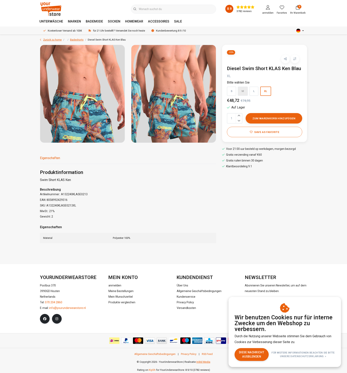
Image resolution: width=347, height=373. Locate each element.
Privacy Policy (188, 354)
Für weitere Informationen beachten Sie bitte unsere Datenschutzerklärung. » (303, 354)
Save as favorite (266, 132)
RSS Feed (207, 354)
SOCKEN (114, 21)
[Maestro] (185, 340)
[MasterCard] (138, 340)
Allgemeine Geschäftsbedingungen (155, 354)
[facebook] (45, 319)
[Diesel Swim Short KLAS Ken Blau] (82, 94)
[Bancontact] (173, 340)
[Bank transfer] (162, 340)
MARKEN (74, 21)
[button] (285, 59)
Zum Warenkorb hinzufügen (273, 118)
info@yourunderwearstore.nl (67, 308)
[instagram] (57, 319)
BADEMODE (94, 21)
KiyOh (152, 369)
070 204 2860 (53, 302)
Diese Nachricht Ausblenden (251, 354)
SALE (178, 21)
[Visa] (150, 340)
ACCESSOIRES (158, 21)
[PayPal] (126, 340)
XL (265, 91)
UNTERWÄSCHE (51, 21)
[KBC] (209, 340)
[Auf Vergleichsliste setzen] (295, 59)
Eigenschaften (50, 158)
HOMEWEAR (134, 21)
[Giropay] (221, 340)
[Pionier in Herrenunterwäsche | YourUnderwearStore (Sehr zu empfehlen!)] (51, 9)
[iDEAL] (114, 340)
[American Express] (197, 340)
